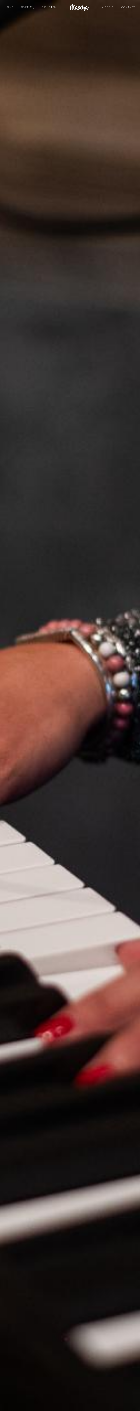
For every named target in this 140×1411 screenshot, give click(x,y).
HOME (9, 7)
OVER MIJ (28, 7)
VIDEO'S (108, 7)
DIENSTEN (49, 7)
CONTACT (128, 7)
